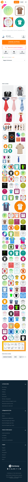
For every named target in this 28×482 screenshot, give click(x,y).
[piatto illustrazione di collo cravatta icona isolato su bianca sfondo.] (18, 104)
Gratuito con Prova (14, 42)
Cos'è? (13, 57)
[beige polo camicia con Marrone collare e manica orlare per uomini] (8, 186)
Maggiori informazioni (7, 60)
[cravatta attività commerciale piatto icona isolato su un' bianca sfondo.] (14, 119)
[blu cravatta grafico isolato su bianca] (9, 197)
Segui (23, 37)
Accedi (22, 2)
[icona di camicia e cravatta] (8, 348)
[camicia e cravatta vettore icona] (7, 173)
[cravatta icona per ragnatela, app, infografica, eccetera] (7, 143)
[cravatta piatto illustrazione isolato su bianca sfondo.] (6, 119)
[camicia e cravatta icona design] (8, 207)
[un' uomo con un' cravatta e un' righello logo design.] (8, 163)
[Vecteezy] (2, 2)
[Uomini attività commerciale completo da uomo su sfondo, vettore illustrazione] (8, 91)
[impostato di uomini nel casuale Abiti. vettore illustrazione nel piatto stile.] (18, 142)
